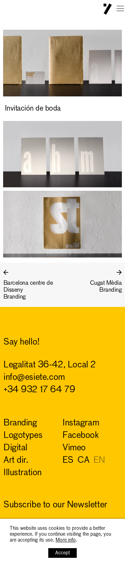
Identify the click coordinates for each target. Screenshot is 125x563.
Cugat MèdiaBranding (106, 286)
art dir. (15, 460)
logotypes (22, 435)
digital (15, 448)
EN (99, 460)
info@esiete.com (34, 377)
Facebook (80, 435)
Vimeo (74, 448)
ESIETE (107, 9)
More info (66, 540)
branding (20, 423)
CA (83, 460)
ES (67, 460)
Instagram (80, 423)
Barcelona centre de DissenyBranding (28, 290)
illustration (22, 473)
